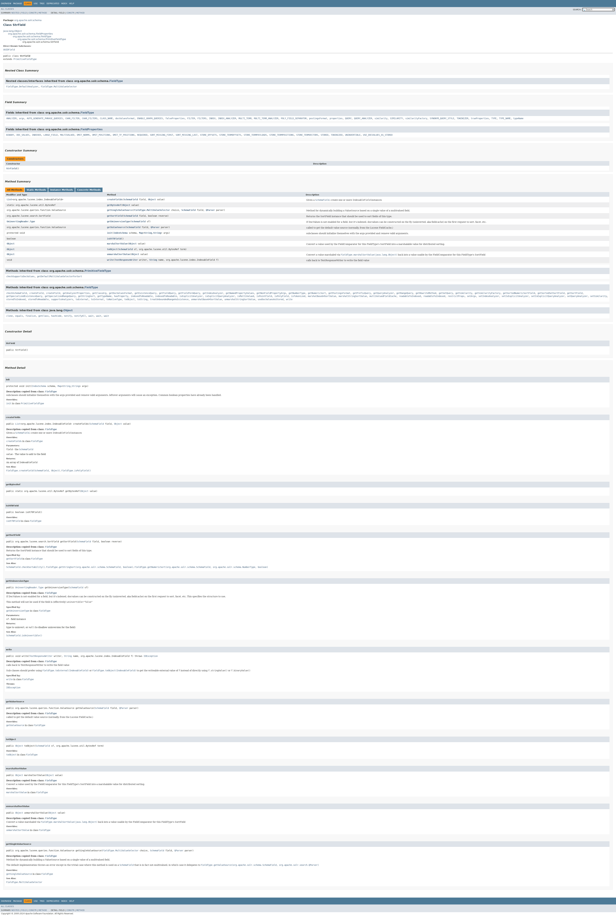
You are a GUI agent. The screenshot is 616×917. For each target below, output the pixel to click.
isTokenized (298, 296)
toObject (112, 249)
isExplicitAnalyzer (191, 296)
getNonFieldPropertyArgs (271, 293)
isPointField (264, 296)
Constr (33, 13)
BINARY (10, 135)
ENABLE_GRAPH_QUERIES (150, 118)
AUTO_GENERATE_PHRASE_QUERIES (45, 118)
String (148, 233)
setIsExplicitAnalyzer (515, 296)
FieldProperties (92, 129)
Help (71, 3)
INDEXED (36, 135)
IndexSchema (120, 233)
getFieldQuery (167, 293)
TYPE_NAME (505, 118)
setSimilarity (598, 296)
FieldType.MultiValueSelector (59, 86)
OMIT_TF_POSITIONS (124, 135)
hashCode (56, 316)
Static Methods (36, 190)
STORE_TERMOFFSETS (230, 135)
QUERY (348, 118)
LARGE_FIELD (50, 135)
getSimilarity (463, 293)
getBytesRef (114, 205)
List (9, 199)
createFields (114, 199)
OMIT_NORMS (83, 135)
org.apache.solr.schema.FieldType (32, 36)
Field (24, 13)
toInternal (97, 299)
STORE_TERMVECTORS (307, 135)
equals (19, 316)
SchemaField (131, 199)
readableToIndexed (410, 296)
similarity (381, 118)
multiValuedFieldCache (382, 296)
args (21, 118)
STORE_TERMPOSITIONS (281, 135)
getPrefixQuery (362, 293)
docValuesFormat (125, 118)
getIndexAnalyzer (213, 293)
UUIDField (9, 49)
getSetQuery (446, 293)
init (109, 233)
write (110, 260)
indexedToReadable (142, 296)
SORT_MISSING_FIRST (161, 135)
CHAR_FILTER (72, 118)
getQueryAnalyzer (383, 293)
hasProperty (121, 296)
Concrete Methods (89, 190)
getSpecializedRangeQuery (60, 296)
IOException (151, 656)
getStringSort (86, 296)
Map (141, 233)
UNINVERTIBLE (352, 135)
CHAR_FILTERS (89, 118)
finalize (31, 316)
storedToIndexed (16, 299)
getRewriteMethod (426, 293)
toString (142, 299)
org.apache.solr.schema (28, 20)
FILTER (191, 118)
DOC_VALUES (23, 135)
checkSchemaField (16, 293)
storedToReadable (38, 299)
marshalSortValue (117, 243)
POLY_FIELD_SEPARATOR (294, 118)
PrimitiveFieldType (25, 59)
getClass (43, 316)
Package (17, 3)
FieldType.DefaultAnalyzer (22, 86)
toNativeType (114, 299)
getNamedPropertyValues (240, 293)
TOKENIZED (336, 135)
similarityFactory (416, 118)
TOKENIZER (462, 118)
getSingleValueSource (120, 210)
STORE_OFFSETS (208, 135)
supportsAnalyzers (62, 299)
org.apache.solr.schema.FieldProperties (30, 33)
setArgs (471, 296)
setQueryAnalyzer (577, 296)
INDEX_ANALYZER (227, 118)
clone (9, 316)
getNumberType (297, 293)
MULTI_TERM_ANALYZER (266, 118)
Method (42, 13)
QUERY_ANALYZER (363, 118)
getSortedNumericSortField (519, 293)
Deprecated (53, 3)
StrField (11, 168)
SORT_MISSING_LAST (186, 135)
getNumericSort (317, 293)
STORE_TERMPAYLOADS (255, 135)
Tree (42, 3)
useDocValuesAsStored (270, 299)
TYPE (493, 118)
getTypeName (104, 296)
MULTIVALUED (67, 135)
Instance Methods (61, 190)
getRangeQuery (404, 293)
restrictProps (456, 296)
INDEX (212, 118)
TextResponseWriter (126, 260)
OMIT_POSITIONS (101, 135)
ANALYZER (11, 118)
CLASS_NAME (106, 118)
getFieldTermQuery (189, 293)
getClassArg (99, 293)
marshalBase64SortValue (322, 296)
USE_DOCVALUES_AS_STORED (378, 135)
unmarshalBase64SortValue (206, 299)
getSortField (114, 216)
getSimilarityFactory (487, 293)
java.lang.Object (12, 31)
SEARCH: (577, 10)
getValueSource (116, 227)
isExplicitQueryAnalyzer (220, 296)
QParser (210, 210)
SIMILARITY (396, 118)
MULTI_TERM (245, 118)
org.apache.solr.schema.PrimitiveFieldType (42, 39)
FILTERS (201, 118)
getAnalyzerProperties (76, 293)
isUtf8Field (114, 238)
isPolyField (281, 296)
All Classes (7, 9)
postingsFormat (318, 118)
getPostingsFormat (339, 293)
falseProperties (175, 118)
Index (64, 3)
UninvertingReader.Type (21, 221)
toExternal (82, 299)
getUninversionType (118, 221)
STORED (324, 135)
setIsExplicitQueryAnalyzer (548, 296)
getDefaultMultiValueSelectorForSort (59, 276)
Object (152, 199)
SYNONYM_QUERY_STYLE (442, 118)
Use (36, 3)
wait (91, 316)
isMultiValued (245, 296)
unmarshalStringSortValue (239, 299)
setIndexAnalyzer (489, 296)
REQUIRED (142, 135)
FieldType (116, 81)
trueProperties (480, 118)
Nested (15, 13)
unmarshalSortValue (118, 254)
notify (68, 316)
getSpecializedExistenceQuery (24, 296)
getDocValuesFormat (120, 293)
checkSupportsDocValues (20, 276)
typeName (518, 118)
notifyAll (80, 316)
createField (36, 293)
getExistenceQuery (145, 293)
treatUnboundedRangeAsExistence (169, 299)
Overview (6, 3)
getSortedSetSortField (551, 293)
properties (336, 118)
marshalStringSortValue (353, 296)
